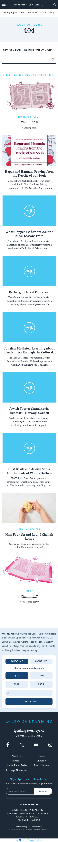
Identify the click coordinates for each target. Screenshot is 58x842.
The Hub (41, 760)
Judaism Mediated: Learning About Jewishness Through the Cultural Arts (29, 351)
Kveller (20, 817)
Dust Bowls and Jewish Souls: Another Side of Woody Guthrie (29, 471)
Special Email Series (16, 765)
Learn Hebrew (41, 765)
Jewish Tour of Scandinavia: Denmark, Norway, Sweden (29, 411)
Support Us (29, 701)
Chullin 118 (29, 123)
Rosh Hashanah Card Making (36, 12)
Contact (41, 756)
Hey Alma (34, 817)
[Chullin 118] (29, 96)
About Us (16, 756)
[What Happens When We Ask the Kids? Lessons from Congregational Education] (29, 210)
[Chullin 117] (29, 570)
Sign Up (43, 791)
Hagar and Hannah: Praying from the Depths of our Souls (29, 174)
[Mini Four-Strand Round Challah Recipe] (29, 508)
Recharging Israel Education (29, 292)
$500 (41, 684)
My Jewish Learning (29, 820)
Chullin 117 (29, 597)
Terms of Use (37, 826)
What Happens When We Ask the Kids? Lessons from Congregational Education (29, 234)
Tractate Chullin (29, 117)
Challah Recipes (29, 529)
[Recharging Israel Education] (29, 271)
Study (29, 591)
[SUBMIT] (53, 60)
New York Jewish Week (19, 813)
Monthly (41, 661)
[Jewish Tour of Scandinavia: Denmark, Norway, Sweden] (29, 387)
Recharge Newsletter (16, 770)
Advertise (17, 760)
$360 (17, 684)
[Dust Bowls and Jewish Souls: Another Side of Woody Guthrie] (29, 448)
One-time (17, 661)
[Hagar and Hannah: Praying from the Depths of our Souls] (29, 150)
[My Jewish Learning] (29, 724)
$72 (17, 675)
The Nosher (41, 813)
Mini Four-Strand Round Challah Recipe (29, 537)
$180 (41, 675)
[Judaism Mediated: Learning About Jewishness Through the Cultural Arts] (29, 327)
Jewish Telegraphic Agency (27, 810)
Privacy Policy (21, 826)
